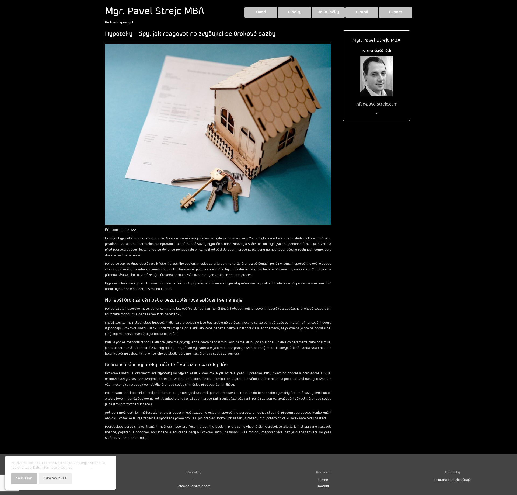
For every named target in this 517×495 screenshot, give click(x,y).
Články (294, 12)
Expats (396, 12)
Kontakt (323, 486)
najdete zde (82, 467)
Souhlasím (24, 478)
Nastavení (102, 478)
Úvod (261, 12)
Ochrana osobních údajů (452, 480)
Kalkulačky (328, 12)
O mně (362, 12)
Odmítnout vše (55, 478)
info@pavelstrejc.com (193, 486)
